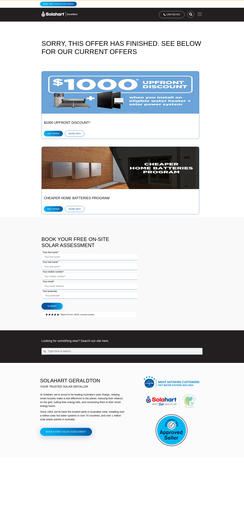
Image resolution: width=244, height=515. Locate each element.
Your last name (50, 262)
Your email (48, 281)
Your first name (50, 252)
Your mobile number (53, 272)
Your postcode (50, 291)
